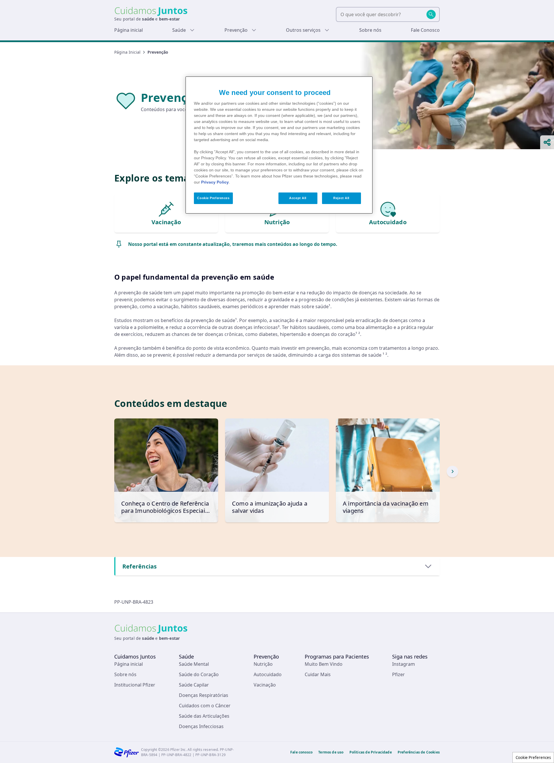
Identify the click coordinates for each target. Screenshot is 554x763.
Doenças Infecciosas (201, 726)
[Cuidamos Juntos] (151, 11)
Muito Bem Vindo (323, 664)
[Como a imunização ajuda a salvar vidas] (277, 470)
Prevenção (236, 30)
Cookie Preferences (533, 757)
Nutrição (263, 664)
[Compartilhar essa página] (547, 142)
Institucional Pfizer (134, 685)
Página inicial (128, 30)
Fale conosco (301, 752)
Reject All (341, 198)
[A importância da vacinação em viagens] (388, 470)
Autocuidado (268, 674)
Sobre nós (370, 30)
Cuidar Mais (318, 674)
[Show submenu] (192, 30)
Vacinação (265, 685)
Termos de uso (330, 752)
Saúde (179, 30)
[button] (452, 471)
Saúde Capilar (194, 685)
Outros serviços (303, 30)
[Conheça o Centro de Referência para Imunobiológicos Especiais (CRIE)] (166, 470)
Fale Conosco (425, 30)
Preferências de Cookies (419, 752)
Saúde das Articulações (204, 716)
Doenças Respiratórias (203, 695)
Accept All (297, 198)
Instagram (403, 664)
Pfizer (398, 674)
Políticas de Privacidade (370, 752)
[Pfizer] (126, 752)
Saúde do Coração (199, 674)
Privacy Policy (215, 182)
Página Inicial (127, 52)
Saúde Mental (194, 664)
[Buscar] (431, 14)
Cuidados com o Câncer (205, 705)
